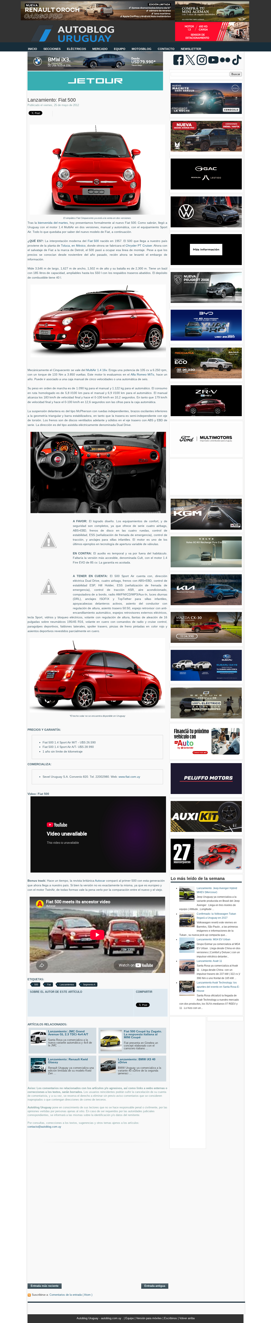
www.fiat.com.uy (129, 776)
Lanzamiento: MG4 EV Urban (213, 939)
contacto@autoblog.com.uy (44, 1126)
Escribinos (171, 1318)
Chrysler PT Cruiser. (139, 245)
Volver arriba (187, 1318)
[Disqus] (97, 1225)
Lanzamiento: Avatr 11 (209, 961)
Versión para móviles (149, 1318)
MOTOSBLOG (141, 49)
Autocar (100, 880)
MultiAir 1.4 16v (96, 370)
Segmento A (89, 984)
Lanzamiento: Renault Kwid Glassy (68, 1061)
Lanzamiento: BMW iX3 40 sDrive (136, 1061)
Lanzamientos (67, 984)
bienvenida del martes (53, 222)
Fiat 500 (93, 241)
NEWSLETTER (191, 49)
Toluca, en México (73, 245)
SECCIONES (52, 49)
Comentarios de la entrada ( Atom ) (71, 1294)
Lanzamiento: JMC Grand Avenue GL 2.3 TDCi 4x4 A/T (68, 1033)
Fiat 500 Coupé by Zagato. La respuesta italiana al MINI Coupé (143, 1034)
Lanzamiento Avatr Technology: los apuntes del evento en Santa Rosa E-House (218, 986)
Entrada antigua (154, 1285)
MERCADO (100, 49)
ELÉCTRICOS (76, 49)
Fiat (49, 984)
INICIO (32, 49)
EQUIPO (119, 49)
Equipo (130, 1318)
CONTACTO (166, 49)
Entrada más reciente (44, 1285)
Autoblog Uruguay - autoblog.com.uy (99, 1318)
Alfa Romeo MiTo (142, 374)
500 (36, 984)
